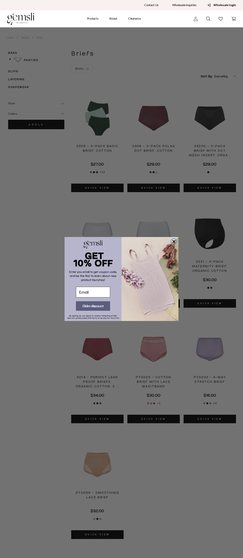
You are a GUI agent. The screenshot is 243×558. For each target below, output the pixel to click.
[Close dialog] (174, 242)
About (113, 18)
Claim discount (93, 306)
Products (93, 18)
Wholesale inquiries (184, 5)
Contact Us (151, 5)
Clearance (134, 18)
